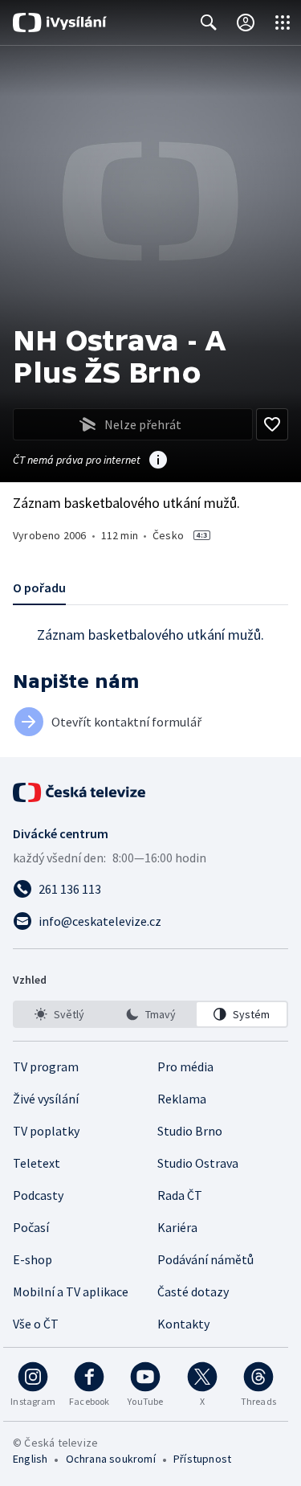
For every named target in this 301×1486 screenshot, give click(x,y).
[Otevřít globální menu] (282, 22)
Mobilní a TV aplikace (70, 1291)
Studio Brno (189, 1131)
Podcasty (38, 1195)
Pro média (185, 1066)
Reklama (181, 1099)
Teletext (36, 1163)
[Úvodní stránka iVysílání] (60, 22)
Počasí (31, 1227)
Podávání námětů (205, 1259)
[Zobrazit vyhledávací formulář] (208, 22)
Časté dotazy (193, 1291)
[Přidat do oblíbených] (272, 424)
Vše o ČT (36, 1324)
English (30, 1458)
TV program (46, 1066)
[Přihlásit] (245, 22)
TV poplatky (46, 1131)
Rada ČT (179, 1195)
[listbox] (150, 1014)
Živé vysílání (46, 1099)
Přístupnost (202, 1458)
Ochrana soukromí (111, 1458)
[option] (59, 1014)
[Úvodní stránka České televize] (80, 792)
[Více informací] (158, 461)
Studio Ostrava (197, 1163)
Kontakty (183, 1324)
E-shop (32, 1259)
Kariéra (177, 1227)
